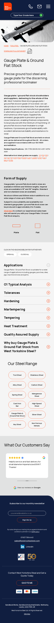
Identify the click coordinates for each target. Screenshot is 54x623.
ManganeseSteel (37, 394)
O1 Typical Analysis (18, 284)
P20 (19, 158)
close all (25, 254)
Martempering (14, 309)
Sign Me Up (27, 520)
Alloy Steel (17, 385)
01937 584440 (27, 537)
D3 (46, 155)
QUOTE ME (27, 582)
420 (29, 158)
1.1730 (11, 160)
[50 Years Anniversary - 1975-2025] (32, 557)
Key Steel (17, 424)
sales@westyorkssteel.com (27, 540)
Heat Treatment (15, 326)
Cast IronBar (17, 404)
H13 (15, 158)
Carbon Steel (36, 385)
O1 (40, 155)
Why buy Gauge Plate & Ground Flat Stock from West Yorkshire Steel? (21, 347)
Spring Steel (17, 395)
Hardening (11, 301)
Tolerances (12, 293)
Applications (13, 265)
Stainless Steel (36, 375)
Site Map (27, 614)
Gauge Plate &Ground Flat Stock (17, 414)
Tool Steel (14, 46)
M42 (5, 160)
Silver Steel (37, 414)
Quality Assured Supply (21, 334)
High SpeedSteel (37, 404)
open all (10, 254)
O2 (5, 158)
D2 (43, 155)
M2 (44, 158)
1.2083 (34, 158)
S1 (11, 158)
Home (6, 46)
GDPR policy (35, 532)
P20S (24, 158)
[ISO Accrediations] (22, 557)
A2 (8, 158)
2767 (40, 158)
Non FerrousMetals (37, 424)
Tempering (12, 318)
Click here (8, 211)
